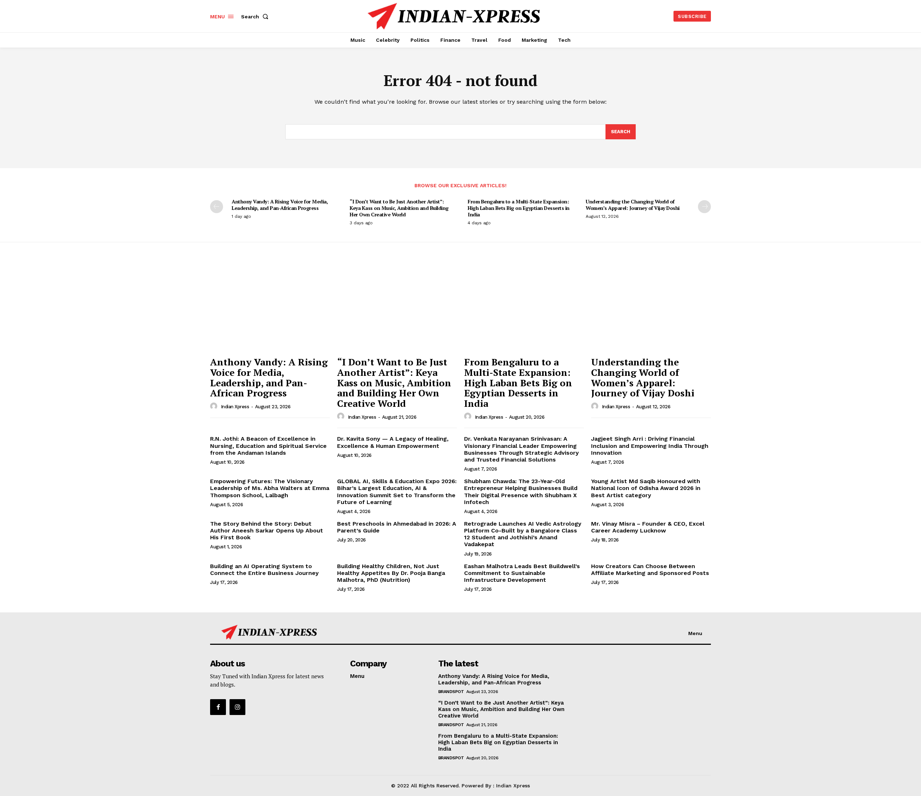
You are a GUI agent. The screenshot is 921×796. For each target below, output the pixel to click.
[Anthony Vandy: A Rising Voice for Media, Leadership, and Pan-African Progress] (270, 308)
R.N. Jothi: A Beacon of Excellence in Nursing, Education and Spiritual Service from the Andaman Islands (268, 445)
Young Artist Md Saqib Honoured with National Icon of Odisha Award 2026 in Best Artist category (645, 488)
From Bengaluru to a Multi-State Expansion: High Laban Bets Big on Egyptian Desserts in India (519, 208)
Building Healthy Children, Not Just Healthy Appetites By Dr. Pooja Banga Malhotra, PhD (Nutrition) (391, 573)
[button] (256, 16)
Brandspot (451, 691)
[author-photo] (214, 406)
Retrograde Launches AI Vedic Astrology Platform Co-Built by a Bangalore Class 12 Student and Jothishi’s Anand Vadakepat (522, 534)
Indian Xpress (235, 406)
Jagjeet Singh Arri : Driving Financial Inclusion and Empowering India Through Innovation (649, 445)
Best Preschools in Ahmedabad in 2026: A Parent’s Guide (396, 527)
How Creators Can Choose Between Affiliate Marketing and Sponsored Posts (650, 569)
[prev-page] (216, 206)
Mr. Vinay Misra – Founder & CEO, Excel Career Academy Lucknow (647, 527)
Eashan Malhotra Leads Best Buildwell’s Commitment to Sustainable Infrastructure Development (522, 573)
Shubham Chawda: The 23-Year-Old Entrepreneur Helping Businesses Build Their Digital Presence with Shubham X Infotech (520, 491)
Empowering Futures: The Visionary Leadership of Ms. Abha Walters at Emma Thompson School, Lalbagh (269, 488)
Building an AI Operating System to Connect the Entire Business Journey (264, 569)
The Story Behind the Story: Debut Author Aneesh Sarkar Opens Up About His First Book (266, 530)
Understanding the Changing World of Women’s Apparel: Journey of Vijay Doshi (633, 204)
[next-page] (704, 206)
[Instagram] (237, 707)
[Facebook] (218, 707)
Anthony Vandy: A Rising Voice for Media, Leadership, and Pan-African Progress (280, 204)
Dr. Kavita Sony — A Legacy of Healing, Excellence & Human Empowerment (393, 442)
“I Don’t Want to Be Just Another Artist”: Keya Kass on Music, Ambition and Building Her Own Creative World (399, 208)
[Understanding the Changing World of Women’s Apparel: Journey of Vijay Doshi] (651, 308)
